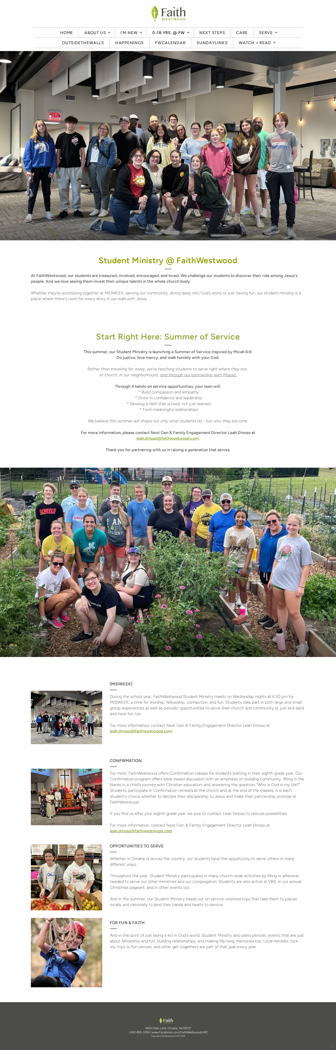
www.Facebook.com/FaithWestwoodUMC (180, 1032)
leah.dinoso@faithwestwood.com (141, 830)
